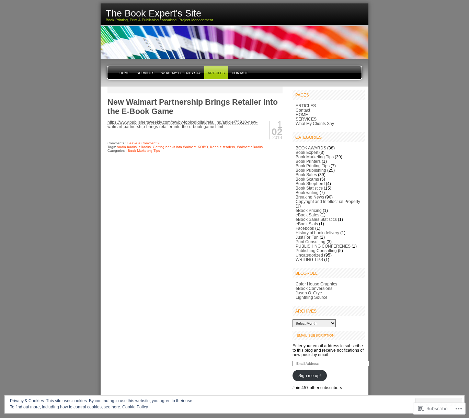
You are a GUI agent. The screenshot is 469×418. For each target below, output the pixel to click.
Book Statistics (309, 188)
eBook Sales (307, 215)
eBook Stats (307, 224)
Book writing (307, 192)
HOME (124, 73)
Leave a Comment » (143, 143)
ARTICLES (216, 73)
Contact (240, 73)
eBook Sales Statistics (316, 219)
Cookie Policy (135, 407)
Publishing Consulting (316, 250)
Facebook (305, 228)
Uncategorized (309, 255)
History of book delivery (317, 232)
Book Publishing (311, 170)
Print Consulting (310, 241)
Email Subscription (315, 335)
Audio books (127, 147)
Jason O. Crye (309, 293)
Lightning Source (312, 297)
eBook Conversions (314, 288)
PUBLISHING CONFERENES (323, 246)
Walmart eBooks (250, 147)
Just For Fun (307, 237)
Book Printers (308, 161)
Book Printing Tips (313, 165)
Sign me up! (309, 375)
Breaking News (310, 197)
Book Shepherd (310, 183)
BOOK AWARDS (311, 148)
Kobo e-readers (222, 147)
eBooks (145, 147)
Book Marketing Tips (144, 150)
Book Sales (306, 174)
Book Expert (307, 152)
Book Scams (307, 179)
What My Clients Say (181, 73)
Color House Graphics (316, 284)
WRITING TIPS (309, 259)
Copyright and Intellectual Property (328, 201)
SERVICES (146, 73)
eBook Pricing (309, 210)
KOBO (203, 147)
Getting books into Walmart (174, 147)
